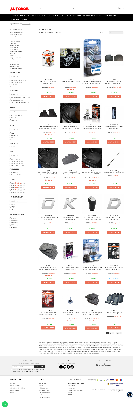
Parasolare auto (14, 62)
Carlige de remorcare (16, 58)
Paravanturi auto (14, 64)
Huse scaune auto (15, 41)
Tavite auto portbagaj (16, 51)
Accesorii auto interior (16, 35)
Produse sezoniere (15, 45)
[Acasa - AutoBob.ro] (19, 8)
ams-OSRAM (14, 82)
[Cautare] (73, 8)
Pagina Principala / (16, 24)
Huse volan (13, 43)
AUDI (12, 85)
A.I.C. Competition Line (17, 80)
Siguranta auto (14, 47)
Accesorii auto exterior (16, 32)
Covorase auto (14, 39)
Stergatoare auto (14, 66)
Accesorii (12, 53)
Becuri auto (13, 56)
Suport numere (14, 49)
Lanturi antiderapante (16, 60)
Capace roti (13, 37)
